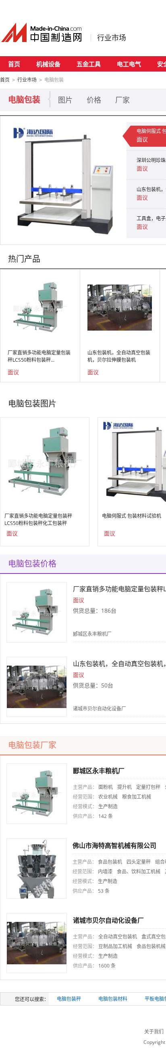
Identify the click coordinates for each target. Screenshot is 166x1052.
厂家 (122, 100)
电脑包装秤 (69, 998)
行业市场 (111, 37)
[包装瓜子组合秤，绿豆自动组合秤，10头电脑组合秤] (36, 867)
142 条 (105, 816)
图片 (65, 100)
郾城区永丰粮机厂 (92, 633)
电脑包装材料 (112, 998)
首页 (14, 64)
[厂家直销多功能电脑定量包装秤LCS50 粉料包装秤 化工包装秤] (40, 307)
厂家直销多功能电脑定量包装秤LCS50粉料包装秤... (39, 356)
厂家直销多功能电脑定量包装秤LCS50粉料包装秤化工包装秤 (38, 519)
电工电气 (129, 64)
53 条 (104, 891)
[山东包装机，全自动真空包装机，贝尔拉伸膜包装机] (119, 307)
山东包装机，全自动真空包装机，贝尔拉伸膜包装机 (118, 356)
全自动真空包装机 (117, 936)
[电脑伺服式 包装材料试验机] (64, 180)
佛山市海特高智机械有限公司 (114, 845)
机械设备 (48, 64)
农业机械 (108, 796)
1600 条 (107, 965)
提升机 (124, 787)
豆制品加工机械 (115, 946)
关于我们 (154, 1031)
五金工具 (89, 64)
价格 (94, 100)
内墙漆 (105, 871)
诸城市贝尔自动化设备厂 (99, 708)
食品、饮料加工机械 (138, 871)
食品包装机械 (151, 946)
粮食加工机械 (136, 796)
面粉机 (105, 787)
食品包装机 (110, 861)
